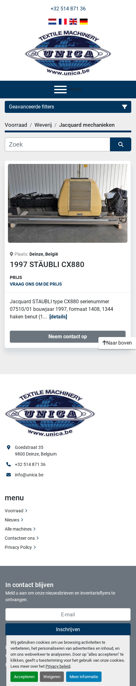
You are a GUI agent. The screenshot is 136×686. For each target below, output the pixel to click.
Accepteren (24, 676)
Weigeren (51, 676)
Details (58, 317)
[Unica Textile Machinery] (50, 412)
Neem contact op (67, 337)
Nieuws (12, 519)
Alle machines (18, 529)
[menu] (60, 89)
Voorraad (14, 510)
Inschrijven (68, 629)
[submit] (120, 144)
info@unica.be (29, 474)
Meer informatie (84, 676)
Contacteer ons (20, 538)
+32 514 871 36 (68, 9)
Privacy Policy (18, 547)
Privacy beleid (58, 666)
